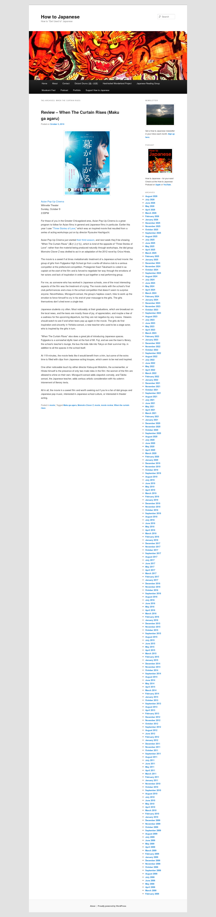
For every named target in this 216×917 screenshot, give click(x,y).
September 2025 (153, 232)
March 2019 (150, 493)
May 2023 (149, 326)
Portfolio (77, 90)
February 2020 (152, 456)
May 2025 (149, 246)
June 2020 (150, 443)
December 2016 (152, 583)
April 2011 (150, 770)
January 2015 (151, 660)
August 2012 (151, 730)
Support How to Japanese (97, 90)
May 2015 (149, 646)
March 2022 (150, 373)
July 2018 (149, 519)
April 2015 (150, 650)
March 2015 (150, 653)
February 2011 (152, 776)
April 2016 (150, 610)
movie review (107, 405)
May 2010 (149, 803)
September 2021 (153, 393)
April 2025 (150, 249)
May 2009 (149, 843)
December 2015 (152, 623)
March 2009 (150, 850)
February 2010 (152, 813)
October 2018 (151, 509)
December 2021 (152, 383)
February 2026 (152, 216)
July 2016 (149, 599)
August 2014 (151, 676)
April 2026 (150, 209)
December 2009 (152, 820)
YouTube (167, 184)
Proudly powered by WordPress (112, 906)
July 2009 (149, 836)
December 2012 (152, 716)
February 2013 (152, 713)
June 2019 (150, 483)
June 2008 (150, 880)
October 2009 (151, 827)
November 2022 (152, 346)
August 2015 (151, 636)
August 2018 (151, 516)
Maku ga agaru (70, 405)
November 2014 (152, 666)
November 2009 (152, 823)
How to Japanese (60, 16)
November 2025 (152, 226)
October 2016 (151, 590)
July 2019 (149, 479)
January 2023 (151, 339)
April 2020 (150, 449)
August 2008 (151, 873)
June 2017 (150, 563)
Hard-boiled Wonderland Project (117, 83)
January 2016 (151, 620)
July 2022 (149, 359)
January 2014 (151, 696)
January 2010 (151, 816)
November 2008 (152, 863)
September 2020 (153, 433)
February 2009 (152, 853)
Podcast (64, 90)
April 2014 (150, 686)
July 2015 (149, 640)
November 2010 (152, 783)
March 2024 (150, 293)
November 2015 (152, 626)
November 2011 (152, 746)
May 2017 (149, 566)
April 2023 (150, 329)
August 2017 (151, 556)
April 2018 (150, 529)
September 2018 (153, 513)
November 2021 (152, 386)
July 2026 (149, 199)
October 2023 (151, 309)
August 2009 (151, 833)
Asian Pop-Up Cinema (52, 201)
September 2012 (153, 726)
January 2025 (151, 259)
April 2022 (150, 369)
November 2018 (152, 506)
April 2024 (150, 289)
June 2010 (150, 800)
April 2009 (150, 846)
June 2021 (150, 403)
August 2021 (151, 396)
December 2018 (152, 503)
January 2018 (151, 539)
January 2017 (151, 579)
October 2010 (151, 786)
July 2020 (149, 439)
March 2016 (150, 613)
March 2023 (150, 332)
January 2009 (151, 857)
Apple (158, 184)
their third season (85, 239)
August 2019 (151, 476)
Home (44, 83)
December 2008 (152, 860)
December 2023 (152, 302)
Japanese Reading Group (148, 83)
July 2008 (149, 877)
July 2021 (149, 399)
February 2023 (152, 336)
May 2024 (149, 286)
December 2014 (152, 663)
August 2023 (151, 316)
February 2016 (152, 616)
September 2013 (153, 703)
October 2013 (151, 700)
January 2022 (151, 379)
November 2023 (152, 306)
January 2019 (151, 499)
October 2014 (151, 670)
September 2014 (153, 673)
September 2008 (153, 870)
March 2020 (150, 453)
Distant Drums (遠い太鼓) (86, 83)
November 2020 (152, 426)
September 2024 (153, 272)
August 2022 (151, 356)
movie (52, 405)
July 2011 (149, 760)
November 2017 (152, 546)
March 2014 (150, 690)
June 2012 (150, 733)
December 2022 (152, 343)
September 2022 (153, 353)
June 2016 (150, 603)
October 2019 (151, 469)
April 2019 (150, 489)
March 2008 (150, 890)
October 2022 (151, 349)
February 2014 (152, 693)
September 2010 (153, 790)
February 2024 (152, 296)
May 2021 (149, 406)
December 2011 (152, 743)
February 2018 (152, 536)
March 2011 (150, 773)
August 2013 (151, 706)
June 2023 (150, 323)
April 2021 (150, 409)
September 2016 (153, 593)
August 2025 (151, 236)
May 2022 (149, 366)
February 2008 (152, 893)
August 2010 (151, 793)
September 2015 (153, 633)
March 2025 (150, 252)
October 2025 (151, 229)
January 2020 (151, 459)
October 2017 (151, 549)
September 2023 (153, 312)
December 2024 (152, 262)
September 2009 (153, 830)
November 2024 (152, 266)
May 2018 (149, 526)
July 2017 (149, 560)
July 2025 (149, 239)
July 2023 (149, 319)
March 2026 (150, 212)
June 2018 (150, 523)
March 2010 (150, 810)
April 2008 (150, 887)
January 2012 (151, 740)
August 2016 (151, 596)
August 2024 (151, 276)
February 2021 (152, 416)
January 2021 (151, 419)
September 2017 (153, 553)
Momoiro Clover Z (86, 405)
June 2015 (150, 643)
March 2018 (150, 533)
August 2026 (151, 196)
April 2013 (150, 710)
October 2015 (151, 630)
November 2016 (152, 586)
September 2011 (153, 753)
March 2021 (150, 413)
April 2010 (150, 806)
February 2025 (152, 256)
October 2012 (151, 723)
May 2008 (149, 883)
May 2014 (149, 683)
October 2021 (151, 389)
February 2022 (152, 376)
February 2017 (152, 576)
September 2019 (153, 473)
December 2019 (152, 463)
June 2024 (150, 282)
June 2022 (150, 362)
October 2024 (151, 269)
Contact (66, 83)
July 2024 (149, 279)
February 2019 (152, 496)
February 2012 (152, 736)
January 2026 (151, 219)
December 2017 (152, 543)
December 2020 (152, 423)
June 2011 (150, 763)
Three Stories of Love (64, 228)
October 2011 (151, 750)
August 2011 (151, 756)
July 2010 (149, 797)
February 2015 (152, 656)
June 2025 (150, 242)
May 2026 (149, 206)
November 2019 (152, 466)
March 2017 (150, 573)
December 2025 (152, 222)
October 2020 (151, 429)
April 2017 (150, 569)
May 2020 (149, 446)
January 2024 (151, 299)
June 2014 (150, 680)
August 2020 (151, 436)
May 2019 (149, 486)
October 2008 (151, 866)
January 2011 (151, 780)
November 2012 (152, 720)
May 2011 (149, 766)
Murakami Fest (49, 90)
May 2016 (149, 606)
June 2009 (150, 840)
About (55, 83)
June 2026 (150, 202)
